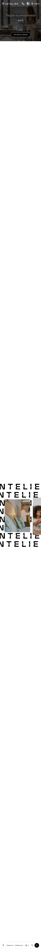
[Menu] (3, 3)
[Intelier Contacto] (23, 3)
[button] (26, 3)
